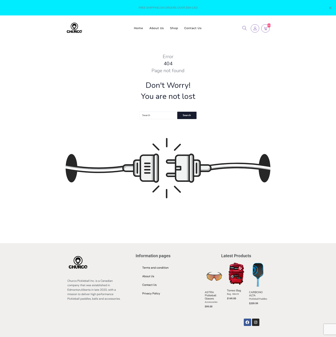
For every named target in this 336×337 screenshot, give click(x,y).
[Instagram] (255, 322)
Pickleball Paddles (258, 299)
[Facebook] (247, 322)
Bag (229, 294)
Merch (235, 294)
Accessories (211, 302)
